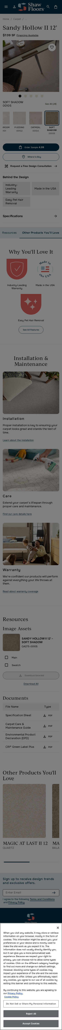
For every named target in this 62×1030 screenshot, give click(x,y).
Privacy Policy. (15, 993)
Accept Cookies (31, 1023)
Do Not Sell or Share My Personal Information (31, 1003)
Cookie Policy (11, 996)
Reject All (31, 1013)
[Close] (58, 928)
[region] (31, 976)
